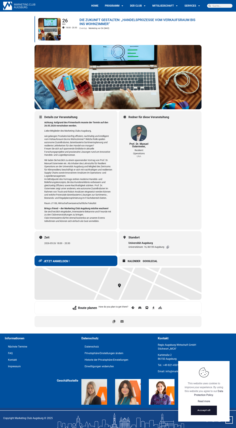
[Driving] (140, 308)
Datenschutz (92, 346)
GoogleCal (150, 261)
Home (94, 5)
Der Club (136, 5)
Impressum (14, 366)
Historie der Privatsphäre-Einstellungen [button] (106, 359)
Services (190, 5)
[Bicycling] (160, 308)
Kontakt (12, 359)
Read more (204, 401)
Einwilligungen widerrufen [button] (99, 366)
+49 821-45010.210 (174, 365)
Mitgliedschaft (163, 5)
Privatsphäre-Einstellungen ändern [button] (104, 353)
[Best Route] (133, 308)
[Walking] (153, 308)
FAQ (10, 353)
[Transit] (147, 308)
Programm (112, 5)
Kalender (134, 261)
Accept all (203, 410)
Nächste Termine (17, 346)
